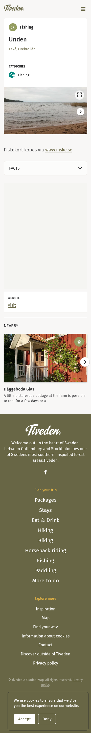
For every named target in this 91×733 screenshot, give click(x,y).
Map (46, 617)
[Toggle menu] (83, 9)
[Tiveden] (14, 8)
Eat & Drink (45, 520)
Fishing (45, 560)
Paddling (45, 570)
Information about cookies (46, 636)
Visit (12, 305)
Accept (24, 719)
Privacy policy (45, 663)
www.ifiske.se (58, 150)
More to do (45, 580)
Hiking (45, 530)
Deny (47, 719)
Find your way (45, 627)
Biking (45, 540)
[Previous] (10, 111)
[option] (45, 110)
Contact (45, 645)
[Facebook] (45, 472)
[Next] (80, 111)
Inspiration (45, 609)
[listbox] (45, 110)
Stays (45, 510)
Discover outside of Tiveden (45, 654)
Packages (46, 500)
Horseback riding (45, 550)
